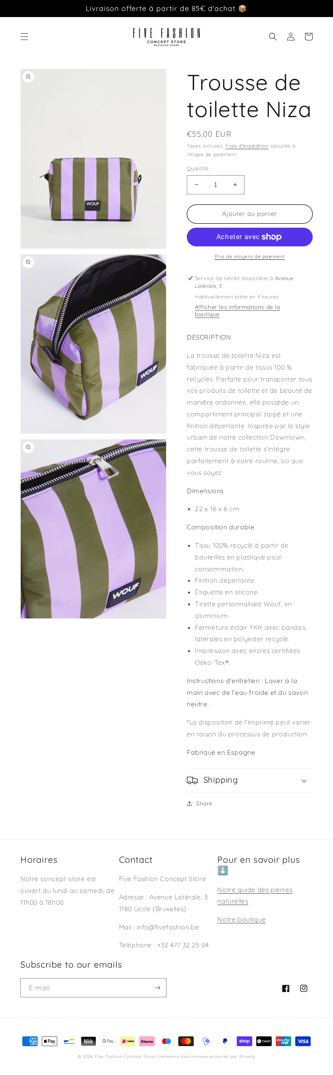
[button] (24, 37)
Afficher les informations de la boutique (237, 310)
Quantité (197, 168)
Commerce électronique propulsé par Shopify (205, 1056)
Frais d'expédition (247, 146)
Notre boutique (241, 919)
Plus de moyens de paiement (250, 256)
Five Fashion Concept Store (125, 1056)
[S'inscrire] (157, 987)
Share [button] (204, 803)
